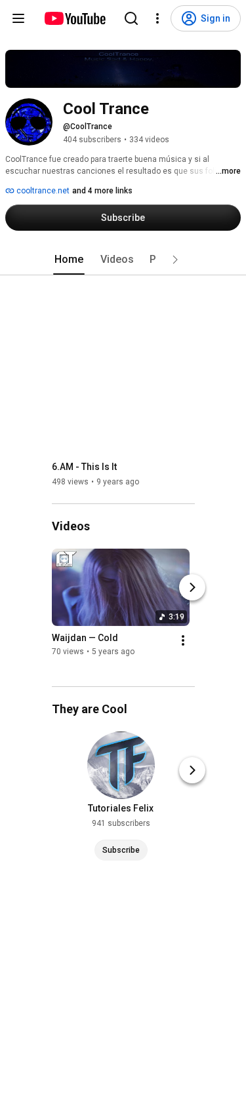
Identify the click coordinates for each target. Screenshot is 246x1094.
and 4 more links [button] (102, 190)
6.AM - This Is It (84, 466)
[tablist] (123, 259)
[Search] (131, 18)
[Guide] (18, 18)
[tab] (69, 259)
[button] (175, 259)
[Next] (192, 587)
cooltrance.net (42, 190)
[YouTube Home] (74, 18)
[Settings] (157, 18)
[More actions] (183, 640)
